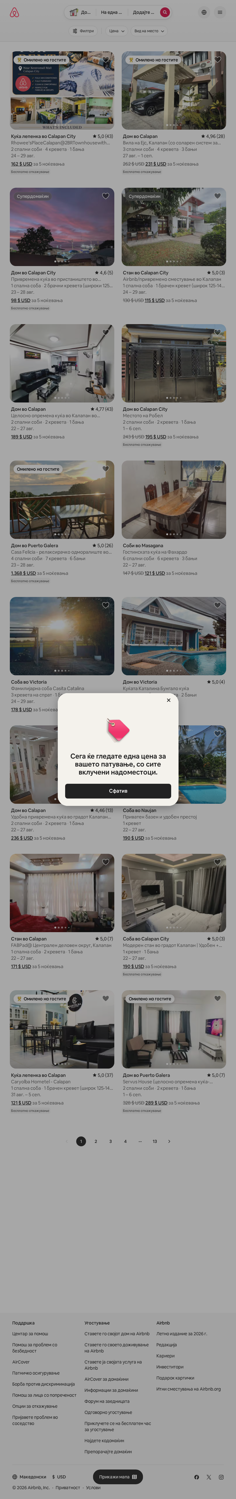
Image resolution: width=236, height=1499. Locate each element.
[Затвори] (168, 700)
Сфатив (118, 791)
